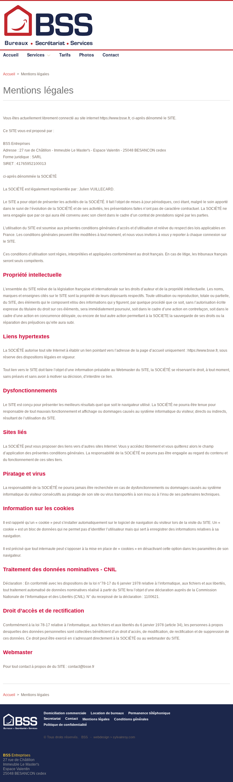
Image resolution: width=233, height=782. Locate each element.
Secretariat (52, 718)
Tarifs (65, 55)
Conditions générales (131, 719)
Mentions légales (96, 719)
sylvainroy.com (124, 737)
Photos (86, 55)
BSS (84, 737)
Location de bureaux (107, 713)
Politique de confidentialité (65, 724)
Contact (111, 55)
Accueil (11, 55)
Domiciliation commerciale (65, 713)
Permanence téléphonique (149, 713)
